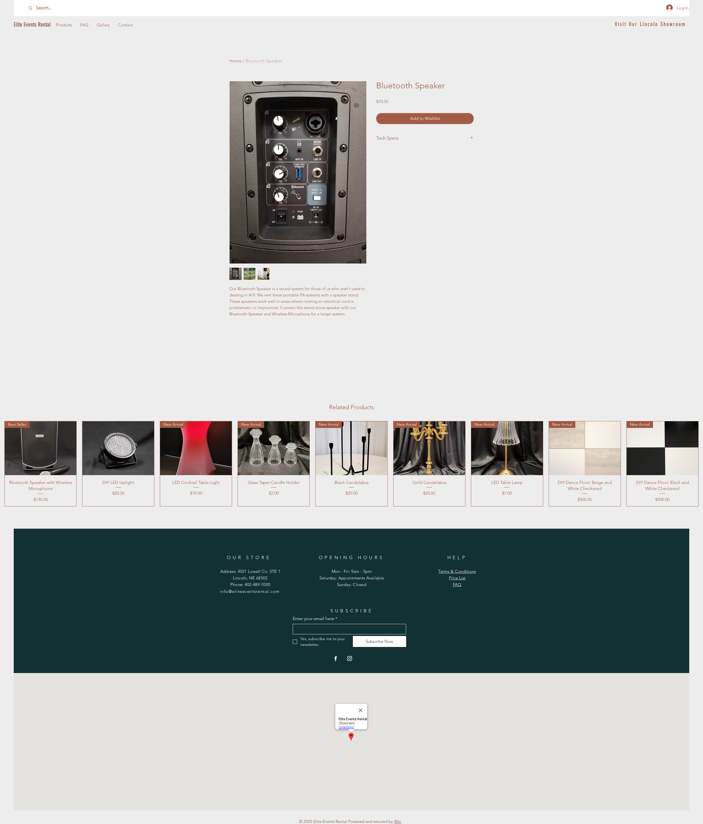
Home (235, 60)
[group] (351, 464)
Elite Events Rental (32, 24)
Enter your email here (315, 618)
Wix (397, 821)
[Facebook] (335, 658)
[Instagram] (349, 658)
